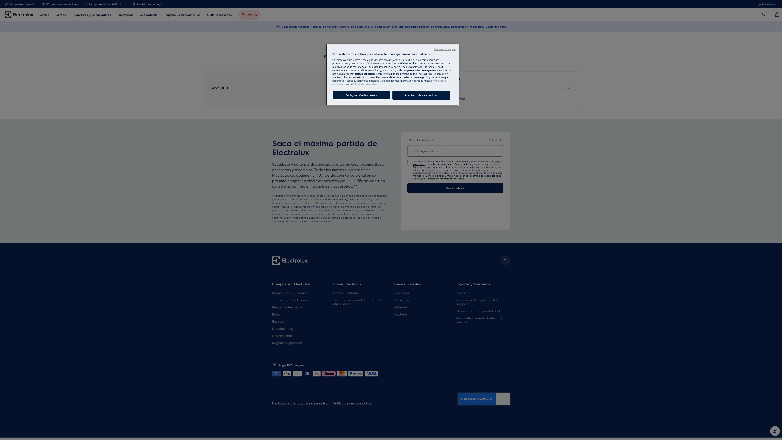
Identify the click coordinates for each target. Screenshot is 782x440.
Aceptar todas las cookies (421, 95)
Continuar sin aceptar (445, 49)
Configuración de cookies (361, 95)
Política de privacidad (364, 84)
